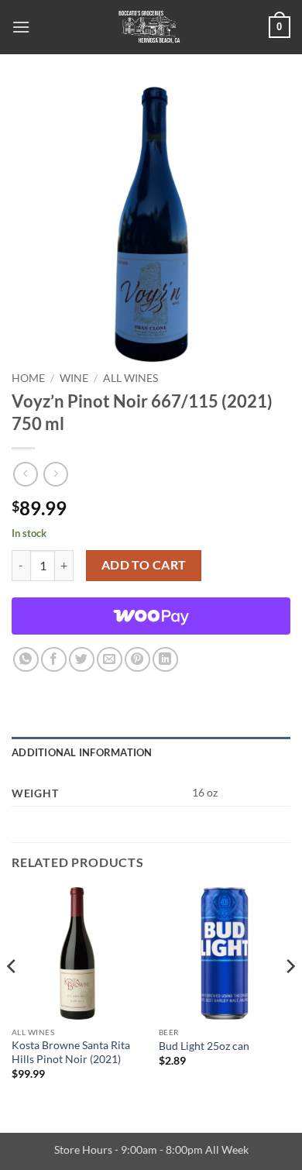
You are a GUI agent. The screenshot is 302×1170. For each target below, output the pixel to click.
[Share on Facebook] (54, 660)
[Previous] (12, 997)
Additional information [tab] (82, 752)
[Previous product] (55, 474)
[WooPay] (151, 616)
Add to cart (144, 565)
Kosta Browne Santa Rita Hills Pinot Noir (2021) (71, 1052)
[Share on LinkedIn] (165, 660)
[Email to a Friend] (109, 660)
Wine (74, 378)
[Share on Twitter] (81, 660)
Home (28, 378)
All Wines (130, 378)
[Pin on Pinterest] (137, 660)
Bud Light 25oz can (204, 1046)
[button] (21, 27)
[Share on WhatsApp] (26, 660)
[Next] (289, 997)
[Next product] (25, 474)
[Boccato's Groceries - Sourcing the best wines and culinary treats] (149, 27)
